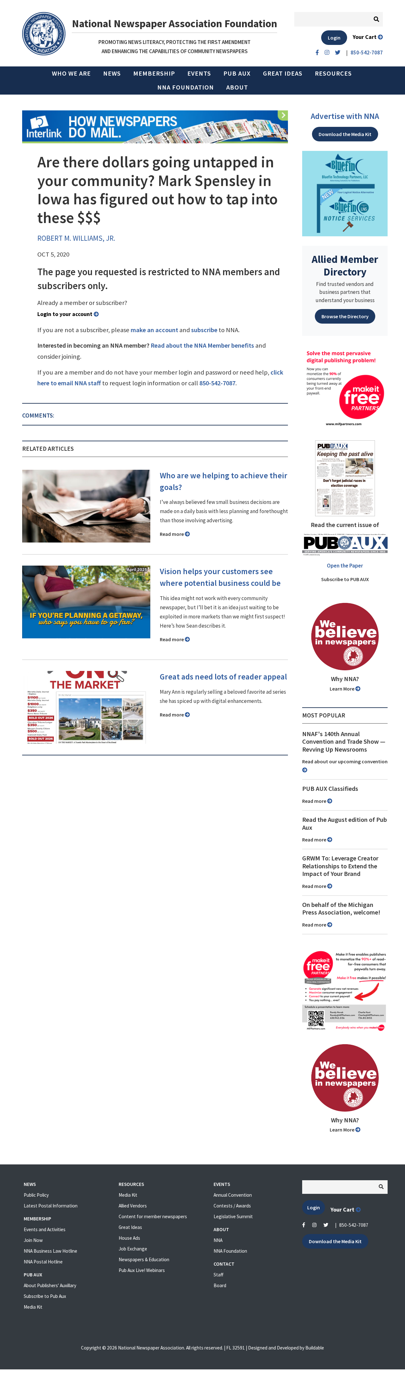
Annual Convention (233, 1195)
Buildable (314, 1348)
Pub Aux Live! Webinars (142, 1270)
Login (334, 37)
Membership (154, 73)
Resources (333, 73)
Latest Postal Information (51, 1206)
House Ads (129, 1238)
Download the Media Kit (345, 134)
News (112, 73)
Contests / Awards (232, 1206)
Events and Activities (44, 1229)
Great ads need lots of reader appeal (223, 677)
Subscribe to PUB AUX (345, 579)
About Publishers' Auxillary (50, 1285)
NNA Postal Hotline (43, 1262)
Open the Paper (345, 565)
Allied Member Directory (345, 265)
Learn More (342, 688)
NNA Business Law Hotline (50, 1251)
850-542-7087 (217, 383)
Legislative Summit (233, 1216)
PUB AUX (237, 73)
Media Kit (33, 1307)
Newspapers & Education (144, 1259)
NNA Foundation (185, 87)
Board (220, 1285)
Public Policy (36, 1195)
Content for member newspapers (153, 1216)
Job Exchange (133, 1249)
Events (199, 73)
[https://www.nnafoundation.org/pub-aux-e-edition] (345, 477)
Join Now (33, 1240)
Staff (218, 1275)
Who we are (71, 73)
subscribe (204, 330)
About (237, 87)
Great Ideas (282, 73)
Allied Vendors (133, 1206)
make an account (154, 330)
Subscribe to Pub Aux (45, 1296)
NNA (218, 1240)
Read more (172, 534)
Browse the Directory (345, 316)
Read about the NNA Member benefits (202, 345)
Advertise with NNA (345, 116)
